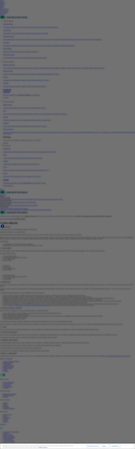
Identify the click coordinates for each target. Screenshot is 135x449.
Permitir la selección (92, 446)
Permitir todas (115, 446)
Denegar (104, 446)
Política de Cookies (43, 447)
